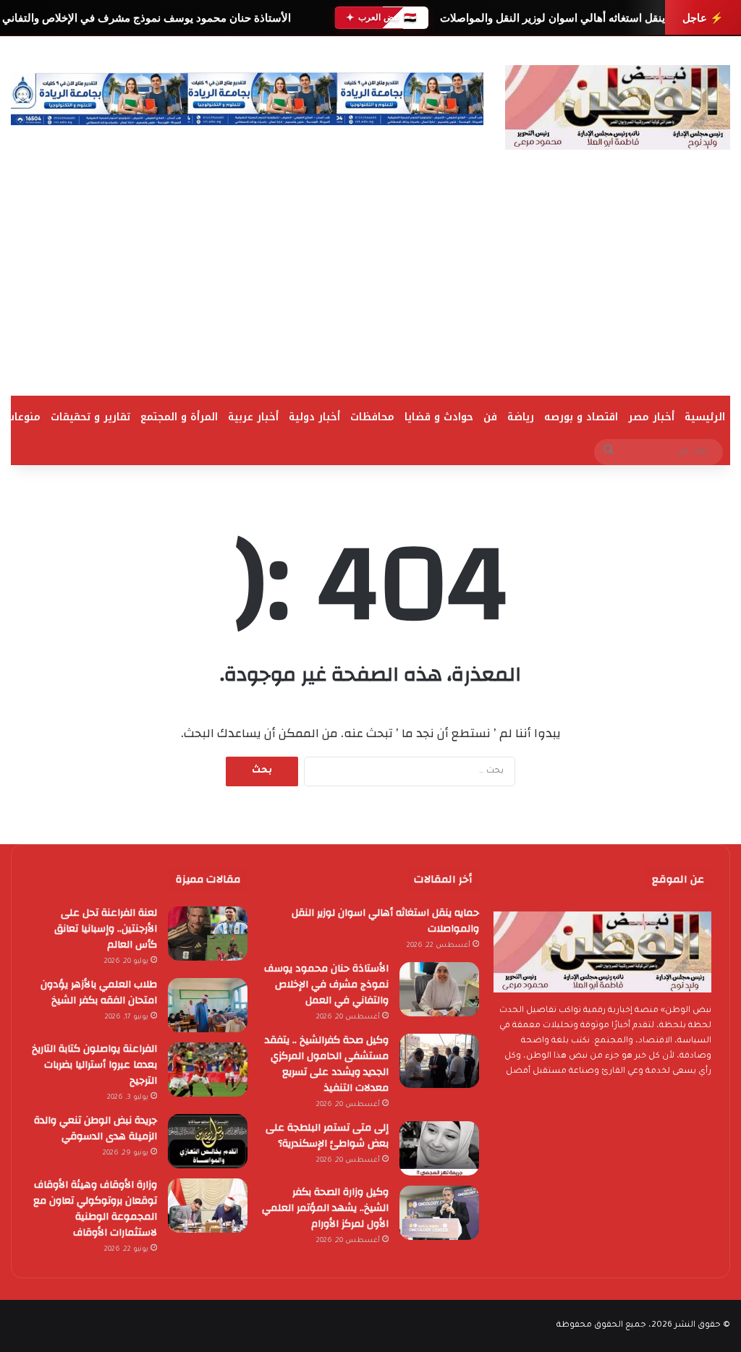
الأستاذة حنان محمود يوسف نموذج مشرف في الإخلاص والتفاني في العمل (326, 984)
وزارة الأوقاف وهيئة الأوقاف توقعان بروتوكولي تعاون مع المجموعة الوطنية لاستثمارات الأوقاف (95, 1208)
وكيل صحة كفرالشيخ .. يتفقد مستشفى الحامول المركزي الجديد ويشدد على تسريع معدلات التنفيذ (327, 1064)
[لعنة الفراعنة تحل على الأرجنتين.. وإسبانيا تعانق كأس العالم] (207, 933)
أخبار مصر (651, 417)
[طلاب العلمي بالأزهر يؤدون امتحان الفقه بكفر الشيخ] (207, 1005)
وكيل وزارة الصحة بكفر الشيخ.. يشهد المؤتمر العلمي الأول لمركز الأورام (325, 1208)
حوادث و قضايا (439, 417)
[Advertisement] (370, 287)
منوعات (23, 417)
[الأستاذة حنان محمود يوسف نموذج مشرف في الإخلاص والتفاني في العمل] (439, 989)
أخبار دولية (314, 417)
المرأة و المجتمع (179, 417)
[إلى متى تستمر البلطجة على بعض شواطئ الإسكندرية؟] (439, 1148)
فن (490, 417)
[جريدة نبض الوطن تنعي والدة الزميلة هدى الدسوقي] (207, 1141)
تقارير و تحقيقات (90, 417)
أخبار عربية (253, 417)
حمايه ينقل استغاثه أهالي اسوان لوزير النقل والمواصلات (566, 18)
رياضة (520, 417)
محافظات (372, 417)
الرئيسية (705, 417)
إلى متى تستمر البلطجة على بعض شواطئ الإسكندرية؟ (327, 1135)
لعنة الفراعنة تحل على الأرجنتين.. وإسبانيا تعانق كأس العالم (105, 929)
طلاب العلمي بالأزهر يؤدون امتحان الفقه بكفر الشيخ (99, 992)
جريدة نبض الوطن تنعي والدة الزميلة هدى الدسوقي (95, 1128)
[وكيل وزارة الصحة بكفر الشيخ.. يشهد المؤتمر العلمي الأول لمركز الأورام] (439, 1213)
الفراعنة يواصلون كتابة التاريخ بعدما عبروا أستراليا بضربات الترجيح (94, 1064)
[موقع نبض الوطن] (617, 107)
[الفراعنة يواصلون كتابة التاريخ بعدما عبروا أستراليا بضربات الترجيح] (207, 1069)
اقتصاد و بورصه (581, 417)
